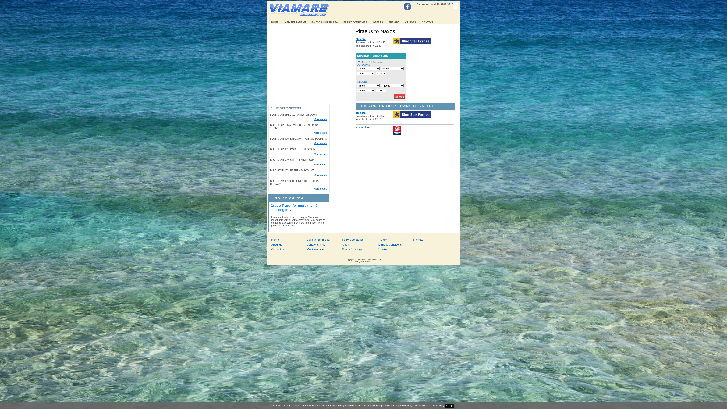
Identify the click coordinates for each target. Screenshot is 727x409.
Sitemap (418, 239)
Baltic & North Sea (324, 22)
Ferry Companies (355, 22)
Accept (449, 405)
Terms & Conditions (390, 244)
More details (320, 119)
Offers (378, 22)
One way (377, 62)
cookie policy (437, 405)
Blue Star (361, 39)
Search (399, 96)
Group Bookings (352, 249)
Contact (427, 22)
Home (275, 22)
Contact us (278, 249)
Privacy (382, 239)
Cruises (410, 22)
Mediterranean (295, 22)
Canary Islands (316, 244)
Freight (394, 22)
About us (276, 244)
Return (364, 62)
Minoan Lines (363, 127)
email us (289, 225)
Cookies (383, 249)
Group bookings (287, 198)
